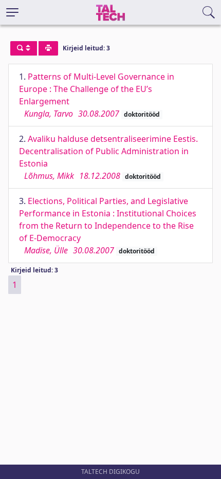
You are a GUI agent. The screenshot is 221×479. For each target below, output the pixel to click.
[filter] (23, 48)
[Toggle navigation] (12, 12)
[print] (48, 48)
